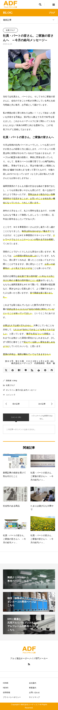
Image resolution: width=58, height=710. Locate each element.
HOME (5, 683)
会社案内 (32, 683)
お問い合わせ (34, 692)
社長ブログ (10, 30)
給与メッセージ (30, 390)
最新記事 (7, 20)
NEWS (5, 688)
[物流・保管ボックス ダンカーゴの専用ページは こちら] (29, 610)
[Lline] (25, 370)
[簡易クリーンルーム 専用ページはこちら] (29, 588)
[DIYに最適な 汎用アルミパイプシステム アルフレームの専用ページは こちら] (29, 633)
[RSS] (29, 664)
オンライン (10, 390)
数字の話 (19, 390)
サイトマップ (34, 697)
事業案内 (32, 688)
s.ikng (14, 381)
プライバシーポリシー (12, 697)
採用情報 (6, 692)
